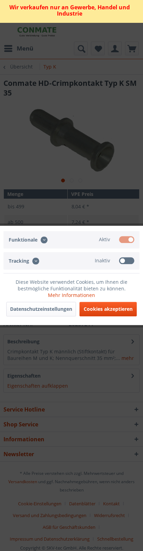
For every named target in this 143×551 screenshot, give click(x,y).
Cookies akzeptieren (108, 309)
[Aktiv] (126, 239)
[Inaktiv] (126, 261)
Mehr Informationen (71, 295)
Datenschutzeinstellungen (41, 309)
